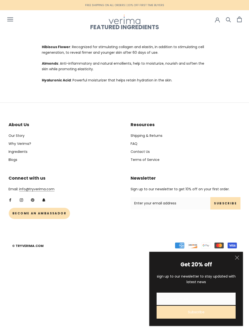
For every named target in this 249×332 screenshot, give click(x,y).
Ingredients (18, 151)
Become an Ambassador (39, 213)
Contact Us (140, 151)
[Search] (228, 19)
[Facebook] (10, 199)
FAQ (134, 143)
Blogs (13, 159)
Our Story (17, 135)
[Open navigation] (10, 19)
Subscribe (196, 312)
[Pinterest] (32, 199)
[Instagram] (21, 199)
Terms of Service (145, 159)
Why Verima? (20, 143)
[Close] (237, 257)
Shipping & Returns (146, 135)
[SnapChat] (43, 199)
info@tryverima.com (36, 189)
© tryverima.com (28, 246)
